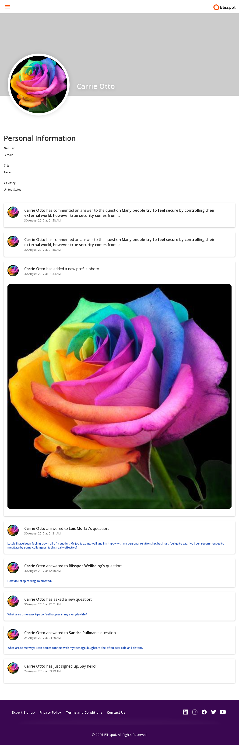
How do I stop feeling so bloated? (29, 581)
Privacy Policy (50, 712)
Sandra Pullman (83, 632)
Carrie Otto (34, 210)
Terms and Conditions (84, 712)
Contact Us (116, 712)
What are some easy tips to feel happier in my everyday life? (47, 614)
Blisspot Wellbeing (85, 565)
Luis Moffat (79, 528)
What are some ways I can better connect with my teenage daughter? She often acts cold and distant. (75, 648)
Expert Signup (23, 712)
